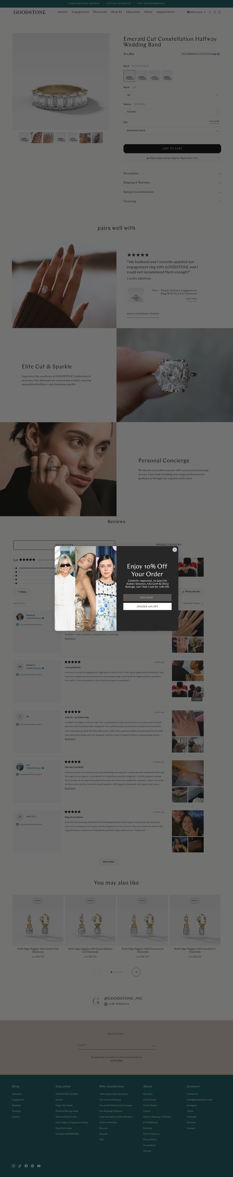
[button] (147, 606)
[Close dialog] (175, 550)
